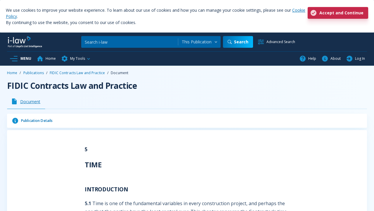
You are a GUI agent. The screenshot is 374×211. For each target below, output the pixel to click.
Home (12, 72)
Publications (33, 72)
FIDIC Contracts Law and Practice (77, 72)
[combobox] (199, 42)
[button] (76, 58)
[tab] (26, 101)
